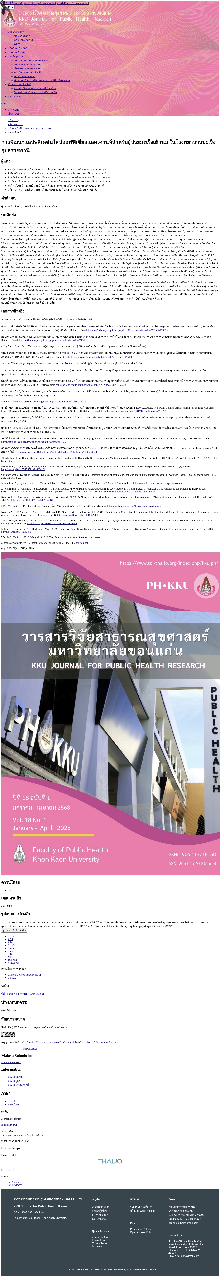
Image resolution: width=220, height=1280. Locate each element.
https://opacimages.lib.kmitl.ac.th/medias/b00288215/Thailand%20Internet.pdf (57, 452)
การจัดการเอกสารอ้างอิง (28, 72)
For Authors (98, 1240)
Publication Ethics (140, 1229)
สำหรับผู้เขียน (15, 56)
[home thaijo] (110, 1162)
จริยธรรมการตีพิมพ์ (141, 1206)
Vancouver (13, 962)
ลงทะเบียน (13, 109)
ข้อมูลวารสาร (22, 36)
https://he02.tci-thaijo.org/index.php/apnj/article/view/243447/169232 (91, 384)
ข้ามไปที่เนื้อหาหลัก (12, 3)
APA (10, 942)
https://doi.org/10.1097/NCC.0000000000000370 (52, 523)
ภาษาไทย (13, 1104)
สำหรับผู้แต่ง (15, 1080)
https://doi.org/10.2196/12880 (16, 531)
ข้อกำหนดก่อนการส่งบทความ (31, 60)
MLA (11, 956)
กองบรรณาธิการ (23, 40)
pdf (9, 890)
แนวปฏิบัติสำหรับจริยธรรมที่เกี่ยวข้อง (35, 88)
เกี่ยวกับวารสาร (100, 1206)
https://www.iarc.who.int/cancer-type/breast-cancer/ (159, 483)
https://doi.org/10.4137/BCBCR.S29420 (77, 515)
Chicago (12, 948)
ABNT (11, 945)
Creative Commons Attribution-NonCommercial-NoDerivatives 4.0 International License (72, 1042)
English (11, 1101)
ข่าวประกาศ (15, 96)
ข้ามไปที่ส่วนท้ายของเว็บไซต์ (73, 3)
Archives (97, 1246)
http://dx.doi (82, 542)
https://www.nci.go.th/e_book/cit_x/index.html (132, 491)
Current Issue (99, 1243)
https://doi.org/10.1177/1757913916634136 (23, 469)
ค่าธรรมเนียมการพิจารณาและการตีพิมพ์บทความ (42, 80)
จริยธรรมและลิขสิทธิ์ (19, 84)
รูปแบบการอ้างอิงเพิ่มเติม (14, 930)
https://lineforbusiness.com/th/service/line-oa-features (134, 506)
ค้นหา (4, 103)
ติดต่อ (17, 44)
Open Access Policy (141, 1232)
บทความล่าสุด (100, 1214)
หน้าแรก (13, 120)
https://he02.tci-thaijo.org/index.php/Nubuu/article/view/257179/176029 (97, 357)
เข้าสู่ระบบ (13, 113)
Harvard (12, 951)
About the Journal (102, 1237)
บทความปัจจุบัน (16, 52)
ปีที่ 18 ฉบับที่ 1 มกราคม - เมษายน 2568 (30, 128)
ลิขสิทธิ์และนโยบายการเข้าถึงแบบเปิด (35, 92)
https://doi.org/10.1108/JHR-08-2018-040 (32, 500)
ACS (10, 939)
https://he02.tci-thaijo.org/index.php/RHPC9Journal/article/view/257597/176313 (127, 330)
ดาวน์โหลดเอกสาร (24, 76)
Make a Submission (11, 1062)
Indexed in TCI (9, 1124)
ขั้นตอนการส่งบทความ (27, 68)
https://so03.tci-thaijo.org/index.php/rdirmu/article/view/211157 (33, 441)
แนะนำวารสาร (16, 32)
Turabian (12, 959)
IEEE (10, 954)
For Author (13, 1182)
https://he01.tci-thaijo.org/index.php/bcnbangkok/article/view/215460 (52, 340)
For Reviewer (15, 1184)
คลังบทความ (15, 124)
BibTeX (12, 977)
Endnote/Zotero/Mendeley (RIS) (24, 974)
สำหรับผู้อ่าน (15, 1076)
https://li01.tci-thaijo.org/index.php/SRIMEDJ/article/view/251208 (132, 411)
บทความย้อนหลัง (17, 48)
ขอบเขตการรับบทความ (27, 64)
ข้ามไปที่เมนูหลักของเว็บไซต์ (40, 3)
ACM (11, 936)
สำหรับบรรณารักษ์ (18, 1084)
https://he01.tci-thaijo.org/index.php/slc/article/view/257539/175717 (51, 401)
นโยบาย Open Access (142, 1210)
